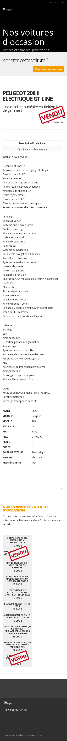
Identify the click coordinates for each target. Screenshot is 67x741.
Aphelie (23, 709)
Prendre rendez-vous (48, 69)
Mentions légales (13, 735)
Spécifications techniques (32, 149)
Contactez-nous (33, 735)
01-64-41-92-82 (56, 2)
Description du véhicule (32, 143)
